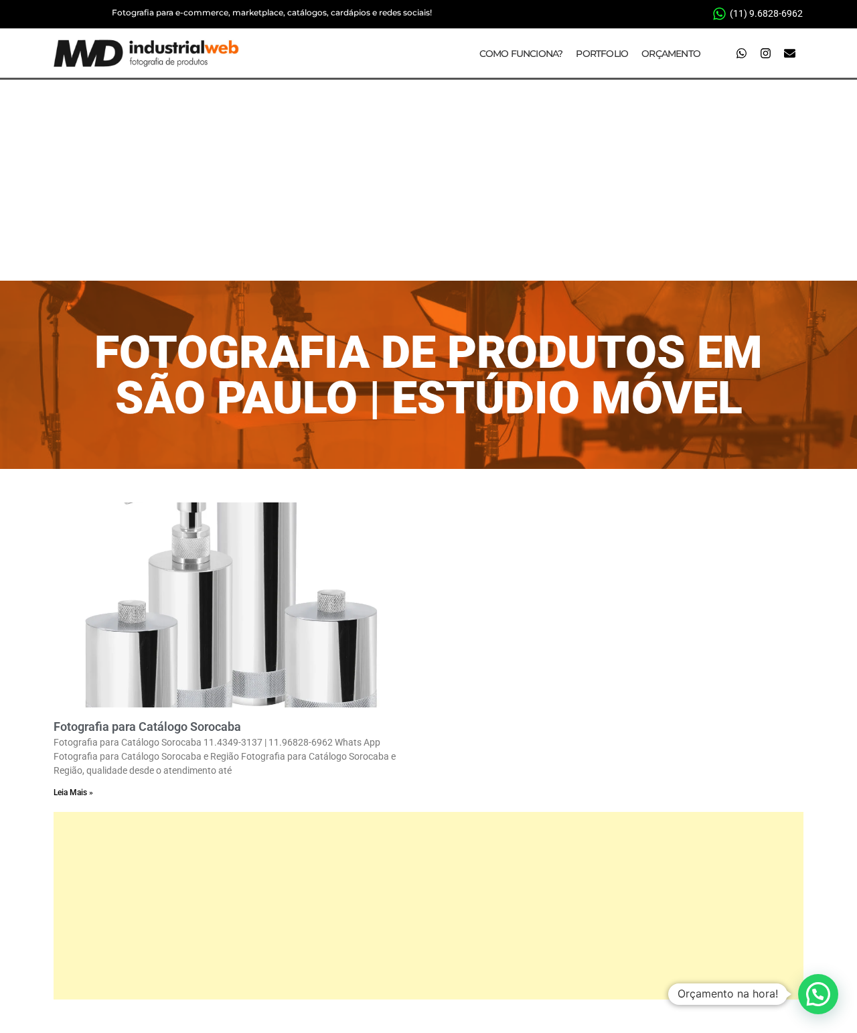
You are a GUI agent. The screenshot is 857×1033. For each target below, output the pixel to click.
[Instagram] (765, 53)
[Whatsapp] (741, 53)
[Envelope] (789, 53)
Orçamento (670, 54)
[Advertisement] (428, 180)
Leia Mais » (73, 792)
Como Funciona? (521, 54)
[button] (818, 994)
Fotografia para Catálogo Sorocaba (147, 726)
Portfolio (602, 54)
